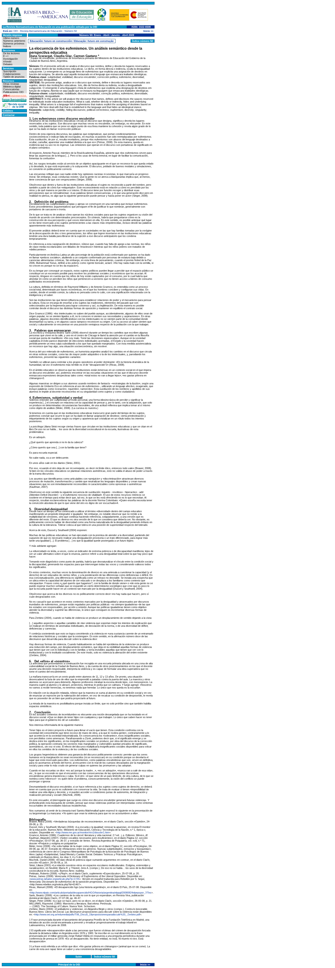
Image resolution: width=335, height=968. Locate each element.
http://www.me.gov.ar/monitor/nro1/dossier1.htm (83, 832)
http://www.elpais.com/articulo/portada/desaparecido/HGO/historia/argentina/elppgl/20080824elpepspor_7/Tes (91, 892)
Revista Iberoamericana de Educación (41, 31)
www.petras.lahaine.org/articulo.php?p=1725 (55, 879)
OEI (15, 31)
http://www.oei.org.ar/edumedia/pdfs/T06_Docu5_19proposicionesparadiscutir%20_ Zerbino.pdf (87, 914)
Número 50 (70, 31)
